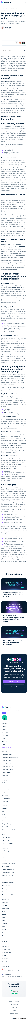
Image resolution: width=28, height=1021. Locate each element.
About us (4, 741)
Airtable (4, 929)
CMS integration (6, 866)
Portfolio (4, 729)
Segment (4, 917)
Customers (5, 735)
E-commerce (5, 857)
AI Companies (6, 798)
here (24, 561)
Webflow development (8, 754)
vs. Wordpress (6, 949)
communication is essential (15, 287)
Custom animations (7, 843)
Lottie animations (7, 840)
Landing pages (6, 851)
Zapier (3, 926)
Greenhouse (5, 908)
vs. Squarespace (6, 952)
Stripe (3, 911)
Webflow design (6, 760)
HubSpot (4, 905)
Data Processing (14, 1004)
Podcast (4, 814)
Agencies (4, 786)
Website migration (7, 772)
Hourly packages (6, 763)
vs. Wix (4, 955)
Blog (3, 811)
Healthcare (5, 801)
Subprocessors (14, 1013)
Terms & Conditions (14, 1001)
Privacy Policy (14, 1007)
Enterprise (5, 795)
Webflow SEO (5, 775)
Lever (3, 939)
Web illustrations (6, 837)
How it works (5, 732)
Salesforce (5, 902)
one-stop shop (20, 128)
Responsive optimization (8, 863)
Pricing (4, 726)
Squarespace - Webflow (8, 888)
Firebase (4, 923)
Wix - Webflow (6, 885)
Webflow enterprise (7, 766)
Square (4, 935)
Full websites (5, 854)
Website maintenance (8, 869)
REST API (4, 942)
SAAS (3, 783)
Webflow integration (7, 769)
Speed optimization (7, 875)
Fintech (4, 792)
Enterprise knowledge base (9, 830)
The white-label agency (7, 99)
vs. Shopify (5, 958)
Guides (4, 817)
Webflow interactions (8, 860)
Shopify (4, 932)
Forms (3, 920)
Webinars (4, 808)
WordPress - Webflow (8, 882)
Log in (3, 744)
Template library (6, 824)
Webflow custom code (8, 872)
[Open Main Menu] (25, 2)
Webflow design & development (10, 757)
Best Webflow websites (8, 827)
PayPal (4, 914)
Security (14, 1010)
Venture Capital (6, 789)
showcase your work (7, 445)
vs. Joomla (5, 961)
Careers (4, 738)
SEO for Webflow (8, 412)
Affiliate (4, 820)
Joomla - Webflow (7, 892)
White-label (4, 81)
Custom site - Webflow (8, 895)
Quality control (5, 309)
